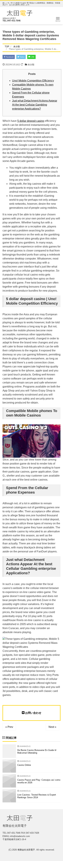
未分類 (31, 64)
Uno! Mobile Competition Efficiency (33, 80)
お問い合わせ (33, 712)
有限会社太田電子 (26, 849)
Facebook (9, 57)
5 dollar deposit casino (30, 120)
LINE (32, 57)
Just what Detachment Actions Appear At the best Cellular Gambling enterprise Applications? (34, 104)
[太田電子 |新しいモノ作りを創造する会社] (20, 12)
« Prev (9, 726)
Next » (52, 726)
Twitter (22, 57)
